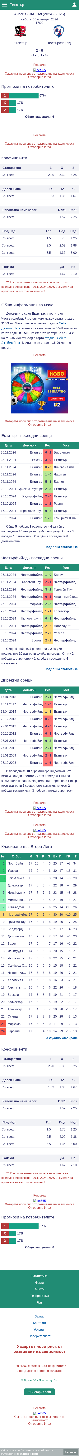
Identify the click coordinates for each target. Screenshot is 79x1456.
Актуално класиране (62, 1038)
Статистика (39, 1276)
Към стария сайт (39, 1392)
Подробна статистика (61, 547)
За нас (39, 1316)
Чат (39, 1302)
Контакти (39, 1323)
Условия (39, 1329)
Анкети (39, 1289)
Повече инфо (30, 1454)
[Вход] (74, 5)
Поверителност (39, 1336)
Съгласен (70, 1452)
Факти (39, 1282)
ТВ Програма (39, 1295)
